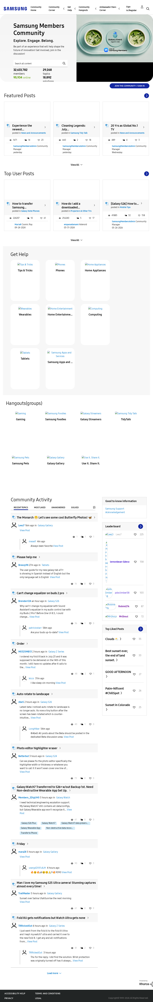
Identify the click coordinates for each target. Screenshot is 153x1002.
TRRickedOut (25, 925)
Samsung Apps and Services (60, 362)
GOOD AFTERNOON (118, 672)
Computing (95, 314)
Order (21, 643)
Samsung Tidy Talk (79, 133)
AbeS (21, 702)
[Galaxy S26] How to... (125, 203)
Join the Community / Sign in (130, 86)
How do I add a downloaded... (71, 205)
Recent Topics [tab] (21, 507)
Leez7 (21, 525)
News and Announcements (33, 133)
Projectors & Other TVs (81, 211)
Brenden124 (24, 601)
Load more (52, 973)
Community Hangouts (84, 9)
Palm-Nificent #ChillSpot (114, 691)
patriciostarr (35, 627)
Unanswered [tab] (58, 507)
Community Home (36, 9)
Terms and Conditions (48, 993)
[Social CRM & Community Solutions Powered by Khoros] (146, 983)
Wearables (25, 314)
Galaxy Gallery (55, 463)
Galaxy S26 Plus (29, 823)
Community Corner (54, 9)
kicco (31, 678)
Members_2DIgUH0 (28, 797)
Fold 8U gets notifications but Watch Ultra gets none (51, 918)
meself (32, 541)
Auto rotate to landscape (33, 694)
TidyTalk (126, 419)
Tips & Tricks (25, 270)
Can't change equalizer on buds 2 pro (40, 593)
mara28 (22, 851)
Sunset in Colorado (117, 705)
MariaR (18, 224)
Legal (38, 998)
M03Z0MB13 (25, 651)
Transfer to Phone (29, 833)
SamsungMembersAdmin (25, 146)
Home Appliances (95, 270)
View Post (25, 530)
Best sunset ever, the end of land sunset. (116, 655)
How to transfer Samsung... (22, 205)
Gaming (20, 419)
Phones (60, 270)
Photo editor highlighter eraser (37, 748)
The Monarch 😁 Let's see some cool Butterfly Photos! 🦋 (54, 517)
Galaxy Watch (63, 797)
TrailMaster (24, 893)
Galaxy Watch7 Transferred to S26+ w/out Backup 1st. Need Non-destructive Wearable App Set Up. (55, 788)
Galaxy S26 (53, 601)
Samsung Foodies (55, 419)
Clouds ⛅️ (112, 639)
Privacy (8, 998)
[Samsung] (15, 8)
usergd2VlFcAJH (37, 867)
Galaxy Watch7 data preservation (76, 823)
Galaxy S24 (51, 756)
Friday (21, 844)
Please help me (27, 557)
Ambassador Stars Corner (108, 9)
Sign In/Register (131, 9)
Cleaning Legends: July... (74, 127)
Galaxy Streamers (90, 419)
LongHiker (34, 728)
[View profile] (14, 525)
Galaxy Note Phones (30, 211)
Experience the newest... (22, 127)
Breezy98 (23, 565)
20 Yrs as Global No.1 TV (124, 127)
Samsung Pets (20, 463)
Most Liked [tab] (39, 507)
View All (75, 164)
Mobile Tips (125, 207)
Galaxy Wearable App (30, 828)
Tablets (25, 358)
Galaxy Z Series (56, 651)
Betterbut (23, 756)
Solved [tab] (75, 507)
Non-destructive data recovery (60, 828)
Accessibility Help (14, 993)
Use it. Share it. (91, 463)
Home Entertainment (60, 314)
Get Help (70, 9)
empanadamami (71, 224)
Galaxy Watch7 (48, 823)
